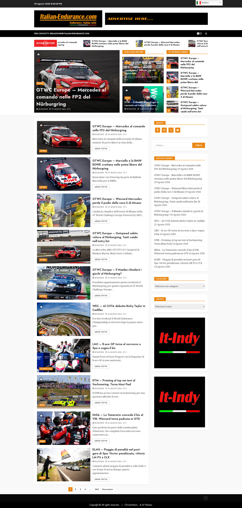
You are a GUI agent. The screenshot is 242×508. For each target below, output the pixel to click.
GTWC (40, 83)
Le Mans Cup (46, 368)
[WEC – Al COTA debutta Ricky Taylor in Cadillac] (63, 319)
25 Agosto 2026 (115, 314)
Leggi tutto (101, 148)
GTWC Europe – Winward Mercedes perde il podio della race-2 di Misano (194, 77)
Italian (205, 2)
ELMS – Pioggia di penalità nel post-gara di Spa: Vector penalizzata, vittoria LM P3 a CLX (118, 453)
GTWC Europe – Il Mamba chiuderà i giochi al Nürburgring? (193, 106)
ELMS (42, 477)
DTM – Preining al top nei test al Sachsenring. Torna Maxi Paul (113, 382)
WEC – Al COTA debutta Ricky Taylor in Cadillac (118, 308)
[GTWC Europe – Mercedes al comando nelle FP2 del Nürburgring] (63, 138)
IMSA (42, 441)
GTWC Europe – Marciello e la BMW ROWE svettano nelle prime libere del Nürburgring (192, 64)
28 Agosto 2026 (115, 245)
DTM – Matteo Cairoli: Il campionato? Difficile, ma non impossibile (140, 70)
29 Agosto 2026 (59, 109)
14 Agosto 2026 (147, 109)
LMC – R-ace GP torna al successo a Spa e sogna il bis (116, 346)
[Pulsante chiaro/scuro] (199, 33)
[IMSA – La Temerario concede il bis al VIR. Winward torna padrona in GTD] (63, 428)
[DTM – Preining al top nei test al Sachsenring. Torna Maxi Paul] (63, 392)
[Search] (206, 33)
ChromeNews (131, 504)
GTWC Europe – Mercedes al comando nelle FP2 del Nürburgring (71, 96)
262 (97, 489)
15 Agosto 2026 (151, 77)
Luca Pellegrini (134, 77)
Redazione (43, 109)
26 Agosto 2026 (115, 278)
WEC (42, 332)
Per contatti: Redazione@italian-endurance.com (61, 33)
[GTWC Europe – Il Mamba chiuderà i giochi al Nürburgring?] (172, 107)
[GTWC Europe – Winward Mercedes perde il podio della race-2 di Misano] (172, 77)
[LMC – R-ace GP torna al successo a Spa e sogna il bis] (63, 355)
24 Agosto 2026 (115, 352)
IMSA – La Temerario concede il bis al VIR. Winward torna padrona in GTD (117, 417)
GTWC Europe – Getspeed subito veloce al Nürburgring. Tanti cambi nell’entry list (193, 92)
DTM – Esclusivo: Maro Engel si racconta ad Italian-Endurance (142, 104)
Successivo (107, 489)
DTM (128, 62)
